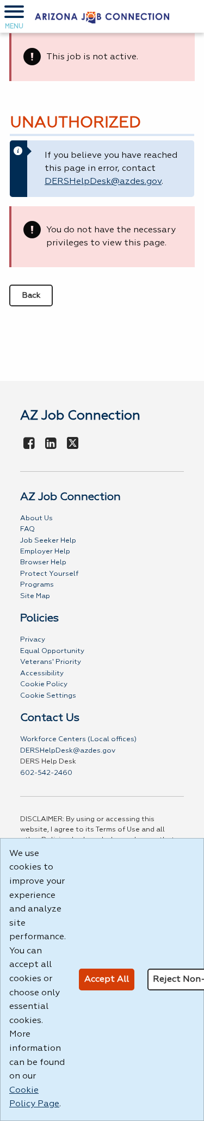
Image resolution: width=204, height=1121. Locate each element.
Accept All (106, 979)
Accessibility (42, 673)
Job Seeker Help (48, 540)
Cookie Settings (48, 695)
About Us (36, 518)
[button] (14, 16)
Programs (37, 584)
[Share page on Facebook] (29, 444)
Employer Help (45, 551)
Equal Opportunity (52, 651)
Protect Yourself (49, 573)
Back (31, 295)
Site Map (35, 596)
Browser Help (43, 562)
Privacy (32, 639)
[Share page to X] (72, 444)
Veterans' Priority (50, 662)
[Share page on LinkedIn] (51, 444)
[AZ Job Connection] (102, 16)
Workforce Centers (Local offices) (78, 739)
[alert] (102, 57)
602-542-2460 (46, 773)
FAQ (27, 529)
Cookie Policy (43, 684)
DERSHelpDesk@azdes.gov (103, 181)
